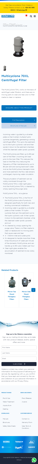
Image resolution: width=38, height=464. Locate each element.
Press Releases (27, 398)
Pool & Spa (12, 23)
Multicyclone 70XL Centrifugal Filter (15, 26)
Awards (24, 402)
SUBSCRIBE (18, 364)
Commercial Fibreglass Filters (13, 25)
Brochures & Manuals (19, 126)
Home (27, 16)
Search (31, 16)
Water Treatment (8, 402)
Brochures (6, 422)
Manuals (5, 419)
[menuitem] (9, 398)
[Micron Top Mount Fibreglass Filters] (11, 282)
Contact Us (25, 419)
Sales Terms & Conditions (26, 427)
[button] (35, 16)
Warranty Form (27, 422)
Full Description (18, 120)
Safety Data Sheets (9, 426)
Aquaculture (7, 405)
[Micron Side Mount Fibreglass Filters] (26, 282)
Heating (5, 409)
